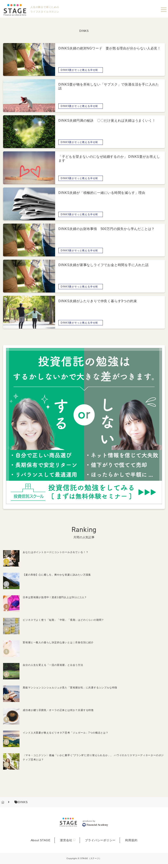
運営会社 (66, 840)
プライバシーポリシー (100, 840)
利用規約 (131, 840)
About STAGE (40, 840)
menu (164, 10)
